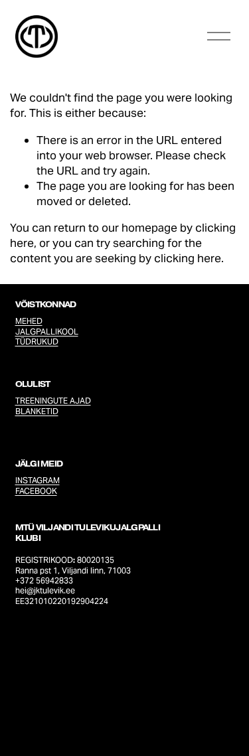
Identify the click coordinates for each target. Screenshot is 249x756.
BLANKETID (36, 411)
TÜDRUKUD (36, 341)
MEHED (28, 321)
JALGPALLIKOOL (46, 332)
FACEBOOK (36, 491)
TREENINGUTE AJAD (53, 401)
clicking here (187, 258)
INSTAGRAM (37, 480)
